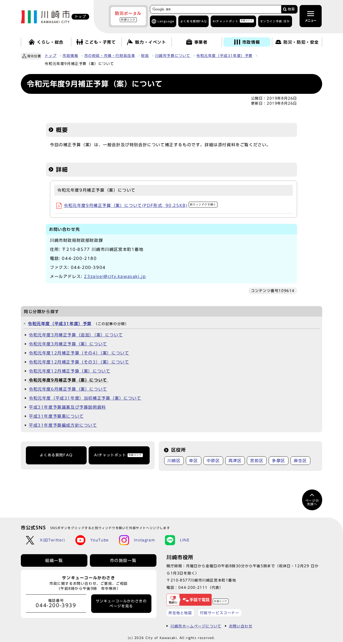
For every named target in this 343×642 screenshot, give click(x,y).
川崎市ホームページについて (195, 626)
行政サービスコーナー (219, 613)
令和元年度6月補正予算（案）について (68, 389)
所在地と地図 (180, 613)
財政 (145, 55)
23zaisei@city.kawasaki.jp (115, 276)
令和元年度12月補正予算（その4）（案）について (79, 353)
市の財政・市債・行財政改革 (109, 55)
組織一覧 (54, 560)
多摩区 (278, 461)
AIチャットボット (233, 21)
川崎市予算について (172, 55)
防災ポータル (128, 16)
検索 (291, 9)
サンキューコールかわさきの (121, 603)
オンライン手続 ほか (275, 21)
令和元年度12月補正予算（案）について (69, 371)
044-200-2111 (193, 587)
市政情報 (70, 55)
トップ (50, 55)
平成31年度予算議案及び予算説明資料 (67, 407)
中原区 (213, 461)
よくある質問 (193, 21)
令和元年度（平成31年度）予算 (224, 55)
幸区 (193, 461)
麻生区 (300, 461)
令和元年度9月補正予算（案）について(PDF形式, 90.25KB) (140, 205)
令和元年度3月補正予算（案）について (68, 344)
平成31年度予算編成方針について (63, 425)
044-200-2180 (79, 258)
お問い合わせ (241, 626)
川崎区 (174, 461)
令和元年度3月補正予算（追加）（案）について (76, 335)
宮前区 (256, 461)
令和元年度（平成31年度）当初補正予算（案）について (85, 398)
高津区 (235, 461)
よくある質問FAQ (56, 455)
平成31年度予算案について (56, 416)
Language (166, 21)
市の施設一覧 (123, 560)
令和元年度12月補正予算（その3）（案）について (79, 362)
